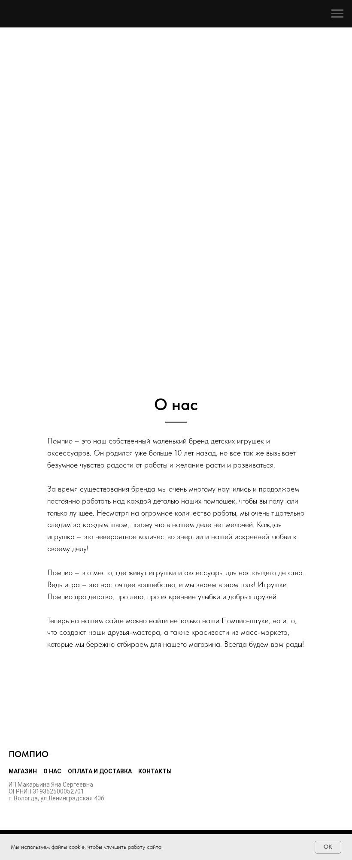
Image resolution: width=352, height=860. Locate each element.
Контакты (155, 771)
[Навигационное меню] (337, 13)
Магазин (23, 771)
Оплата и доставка (100, 771)
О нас (52, 771)
